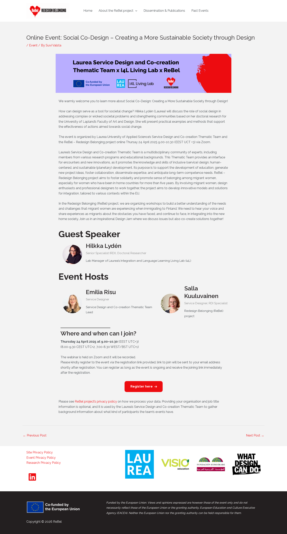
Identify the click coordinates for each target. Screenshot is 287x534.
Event (33, 45)
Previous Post (34, 435)
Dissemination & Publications (164, 10)
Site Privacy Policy (39, 452)
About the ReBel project (116, 10)
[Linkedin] (32, 477)
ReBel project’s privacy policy (95, 401)
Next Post (255, 435)
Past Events (200, 10)
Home (87, 10)
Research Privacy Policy (43, 463)
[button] (135, 11)
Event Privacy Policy (41, 457)
